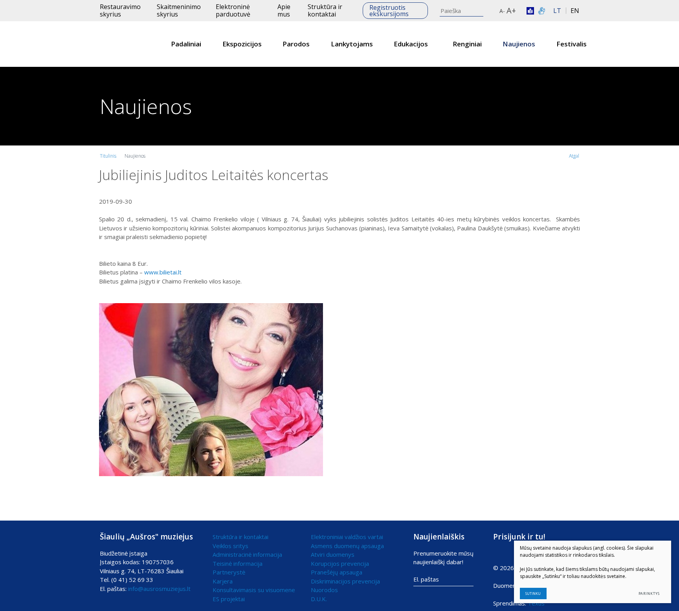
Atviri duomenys (332, 554)
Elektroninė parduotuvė (233, 10)
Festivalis (571, 43)
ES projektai (229, 599)
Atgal (574, 156)
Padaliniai (186, 43)
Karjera (223, 581)
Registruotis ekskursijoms (389, 10)
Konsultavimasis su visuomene (254, 590)
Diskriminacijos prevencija (345, 581)
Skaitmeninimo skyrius (179, 10)
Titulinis (108, 156)
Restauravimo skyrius (120, 10)
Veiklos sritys (230, 546)
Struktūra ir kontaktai (325, 10)
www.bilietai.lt (163, 272)
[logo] (123, 44)
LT (557, 10)
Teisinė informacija (237, 563)
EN (575, 10)
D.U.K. (319, 599)
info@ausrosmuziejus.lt (159, 589)
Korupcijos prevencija (340, 563)
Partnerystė (229, 572)
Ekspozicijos (242, 43)
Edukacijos (411, 43)
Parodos (296, 43)
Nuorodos (324, 590)
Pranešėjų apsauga (336, 572)
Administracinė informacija (247, 554)
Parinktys (649, 593)
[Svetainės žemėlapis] (494, 10)
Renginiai (467, 43)
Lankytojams (352, 43)
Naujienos (519, 43)
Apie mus (283, 10)
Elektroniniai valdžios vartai (347, 537)
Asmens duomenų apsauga (347, 546)
